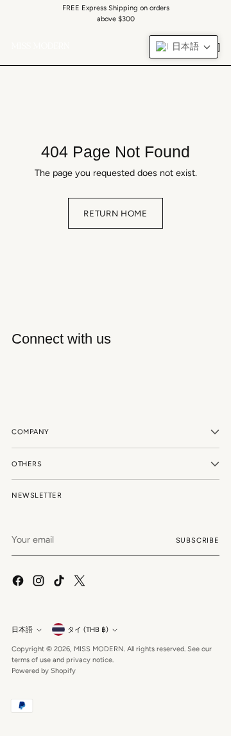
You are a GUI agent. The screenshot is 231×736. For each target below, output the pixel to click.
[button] (184, 47)
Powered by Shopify (44, 670)
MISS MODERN (99, 648)
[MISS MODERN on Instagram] (39, 582)
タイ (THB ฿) (87, 629)
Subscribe (197, 540)
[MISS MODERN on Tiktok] (60, 582)
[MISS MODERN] (40, 45)
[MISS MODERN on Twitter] (81, 582)
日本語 (22, 629)
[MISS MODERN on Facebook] (19, 582)
